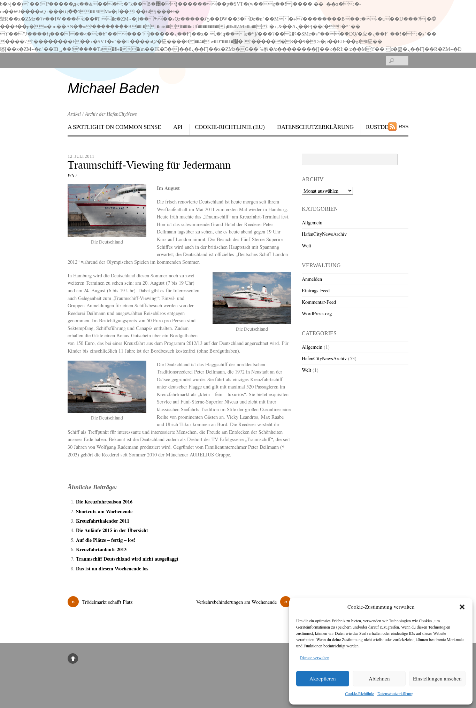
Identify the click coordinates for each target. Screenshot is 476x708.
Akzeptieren (322, 678)
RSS (403, 126)
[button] (462, 606)
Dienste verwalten (314, 657)
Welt (306, 245)
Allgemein (312, 222)
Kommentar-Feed (319, 302)
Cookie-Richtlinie (359, 693)
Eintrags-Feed (316, 290)
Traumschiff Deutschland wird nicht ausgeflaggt (127, 558)
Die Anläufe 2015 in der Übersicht (112, 530)
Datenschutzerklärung (395, 693)
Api (178, 127)
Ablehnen (379, 678)
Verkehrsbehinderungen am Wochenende (241, 601)
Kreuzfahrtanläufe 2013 (101, 549)
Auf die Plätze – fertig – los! (106, 540)
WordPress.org (317, 313)
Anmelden (312, 279)
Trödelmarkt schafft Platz (101, 601)
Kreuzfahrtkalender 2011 (102, 520)
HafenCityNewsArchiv (324, 234)
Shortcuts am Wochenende (104, 511)
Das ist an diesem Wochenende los (112, 568)
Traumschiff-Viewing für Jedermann (149, 165)
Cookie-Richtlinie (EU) (230, 127)
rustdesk (381, 127)
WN (71, 175)
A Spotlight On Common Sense (114, 127)
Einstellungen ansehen (437, 678)
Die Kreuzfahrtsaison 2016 (104, 501)
